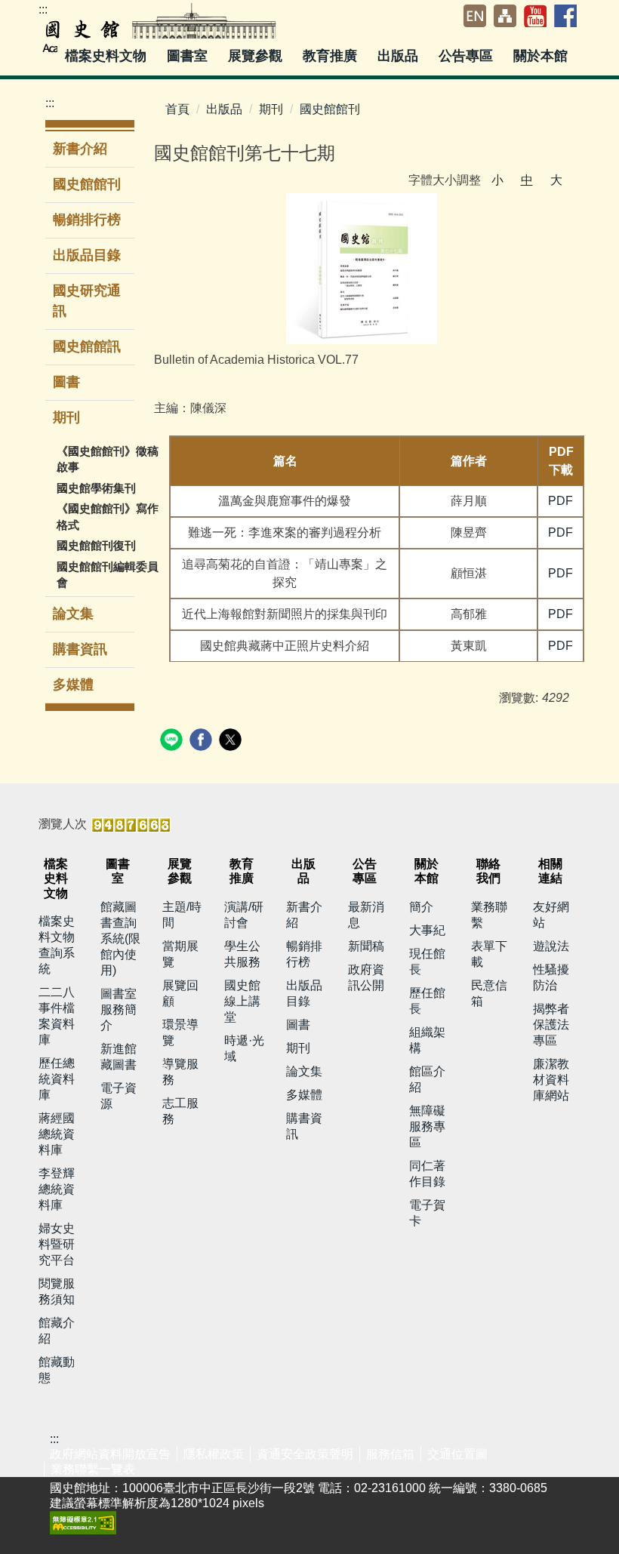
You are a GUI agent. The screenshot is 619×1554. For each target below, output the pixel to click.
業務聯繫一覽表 (93, 1469)
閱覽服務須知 (56, 1291)
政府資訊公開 (366, 977)
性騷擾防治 (551, 977)
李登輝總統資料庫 (56, 1189)
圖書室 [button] (189, 55)
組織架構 (427, 1040)
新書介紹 (80, 148)
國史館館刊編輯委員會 (108, 574)
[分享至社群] (173, 741)
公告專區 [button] (468, 55)
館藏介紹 (56, 1330)
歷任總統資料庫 (56, 1079)
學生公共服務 (242, 954)
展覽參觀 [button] (257, 55)
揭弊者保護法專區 (551, 1024)
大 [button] (556, 180)
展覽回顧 (180, 993)
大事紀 (427, 930)
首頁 (177, 109)
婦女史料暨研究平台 (56, 1244)
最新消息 (366, 914)
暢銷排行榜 (87, 219)
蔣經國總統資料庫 (56, 1134)
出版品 (224, 109)
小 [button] (497, 180)
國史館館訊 (87, 346)
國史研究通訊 (87, 300)
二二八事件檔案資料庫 (56, 1016)
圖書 (66, 381)
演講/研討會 (243, 914)
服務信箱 (390, 1454)
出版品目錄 (87, 255)
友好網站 (551, 914)
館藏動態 (56, 1370)
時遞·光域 (244, 1048)
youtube (535, 16)
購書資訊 (80, 649)
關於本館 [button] (542, 55)
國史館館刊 (87, 184)
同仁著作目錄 (427, 1173)
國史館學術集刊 (96, 488)
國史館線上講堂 (242, 1001)
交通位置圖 (457, 1454)
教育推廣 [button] (332, 55)
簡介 (421, 906)
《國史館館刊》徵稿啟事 (108, 459)
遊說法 (551, 946)
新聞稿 (366, 946)
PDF (560, 500)
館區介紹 (427, 1079)
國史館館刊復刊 (96, 545)
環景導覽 (180, 1032)
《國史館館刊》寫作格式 (108, 516)
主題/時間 (182, 914)
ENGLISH (474, 16)
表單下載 (489, 954)
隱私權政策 (213, 1454)
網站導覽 (505, 16)
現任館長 (427, 961)
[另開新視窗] (362, 268)
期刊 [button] (68, 417)
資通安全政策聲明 (305, 1454)
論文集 (73, 613)
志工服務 (180, 1111)
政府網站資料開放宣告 (110, 1454)
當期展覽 (180, 954)
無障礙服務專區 (427, 1126)
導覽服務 (180, 1071)
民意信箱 (489, 993)
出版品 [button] (399, 55)
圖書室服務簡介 (118, 1009)
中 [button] (527, 180)
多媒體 (73, 684)
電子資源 (118, 1096)
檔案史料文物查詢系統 (56, 945)
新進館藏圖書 (118, 1056)
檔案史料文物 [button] (107, 55)
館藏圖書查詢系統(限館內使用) (120, 938)
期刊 (271, 109)
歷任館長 (427, 1000)
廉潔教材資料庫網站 (551, 1079)
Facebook (565, 16)
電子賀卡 (427, 1213)
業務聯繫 (489, 914)
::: (43, 9)
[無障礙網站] (83, 1522)
